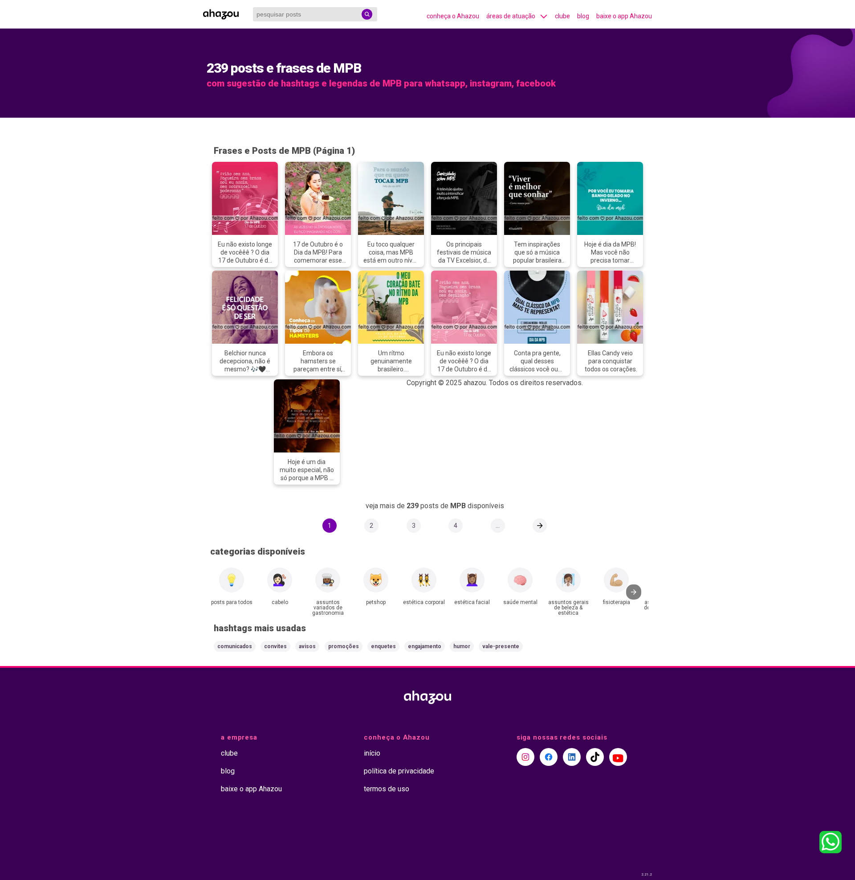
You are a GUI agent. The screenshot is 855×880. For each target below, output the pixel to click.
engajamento (424, 646)
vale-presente (500, 646)
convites (275, 646)
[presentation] (633, 592)
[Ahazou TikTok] (595, 757)
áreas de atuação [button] (510, 16)
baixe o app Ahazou (624, 16)
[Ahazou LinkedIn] (572, 757)
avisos (307, 646)
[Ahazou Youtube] (618, 757)
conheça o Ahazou (453, 16)
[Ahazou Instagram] (525, 757)
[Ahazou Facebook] (549, 757)
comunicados (234, 646)
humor (461, 646)
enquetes (383, 646)
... (498, 525)
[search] (367, 14)
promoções (343, 646)
